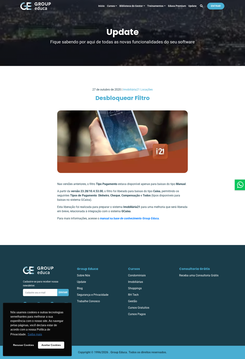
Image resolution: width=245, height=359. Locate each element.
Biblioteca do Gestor (131, 6)
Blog (80, 288)
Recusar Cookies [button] (23, 345)
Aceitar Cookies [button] (51, 345)
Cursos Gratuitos (138, 307)
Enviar (63, 292)
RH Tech (133, 294)
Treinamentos (155, 6)
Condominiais (137, 275)
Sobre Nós (83, 275)
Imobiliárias (135, 282)
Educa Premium (177, 6)
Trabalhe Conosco (88, 301)
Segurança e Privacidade (92, 294)
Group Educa (87, 269)
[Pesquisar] (201, 6)
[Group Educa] (38, 270)
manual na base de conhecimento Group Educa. (130, 218)
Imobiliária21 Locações (138, 89)
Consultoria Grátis (194, 269)
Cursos (111, 6)
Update (192, 6)
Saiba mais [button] (35, 334)
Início (101, 6)
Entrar (216, 6)
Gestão (132, 301)
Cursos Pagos (137, 314)
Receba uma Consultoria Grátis (198, 275)
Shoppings (135, 288)
